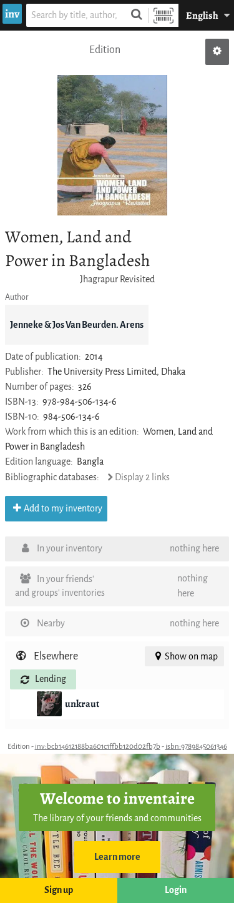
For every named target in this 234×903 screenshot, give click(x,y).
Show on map (191, 657)
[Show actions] (217, 52)
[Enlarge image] (112, 145)
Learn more (117, 857)
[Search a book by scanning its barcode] (163, 15)
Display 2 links (142, 477)
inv (12, 13)
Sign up (58, 890)
